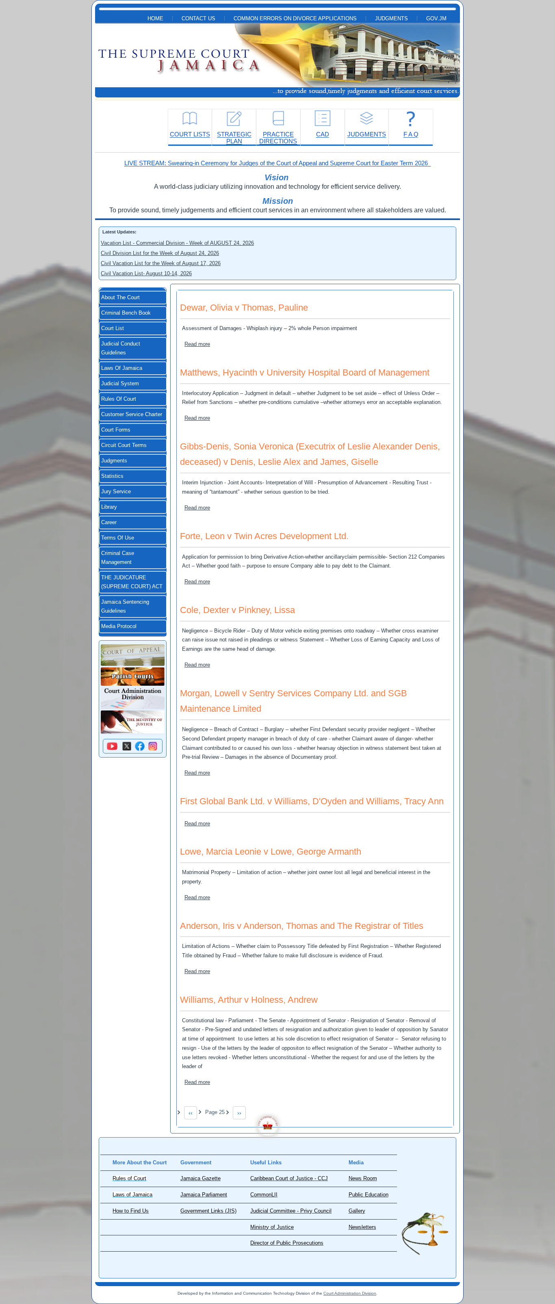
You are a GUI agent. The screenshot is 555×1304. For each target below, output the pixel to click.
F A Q (410, 134)
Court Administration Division (349, 1293)
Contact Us (198, 19)
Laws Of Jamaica (121, 368)
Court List (112, 328)
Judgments (391, 19)
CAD (322, 134)
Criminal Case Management (117, 558)
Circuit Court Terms (124, 445)
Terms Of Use (117, 538)
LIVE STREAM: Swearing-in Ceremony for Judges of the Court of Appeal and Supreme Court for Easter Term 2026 (277, 163)
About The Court (120, 297)
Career (109, 522)
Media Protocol (119, 626)
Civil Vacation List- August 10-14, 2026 (146, 273)
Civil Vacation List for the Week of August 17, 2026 (161, 263)
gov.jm (436, 19)
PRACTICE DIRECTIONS (278, 138)
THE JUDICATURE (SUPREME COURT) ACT (132, 582)
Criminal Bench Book (126, 313)
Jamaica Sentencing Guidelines (125, 606)
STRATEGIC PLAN (234, 138)
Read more (197, 344)
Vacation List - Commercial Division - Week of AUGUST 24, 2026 (177, 243)
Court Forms (115, 430)
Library (109, 507)
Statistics (112, 476)
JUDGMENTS (366, 134)
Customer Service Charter (131, 414)
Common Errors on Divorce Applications (295, 19)
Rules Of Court (118, 399)
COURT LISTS (190, 134)
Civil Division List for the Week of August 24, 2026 (160, 253)
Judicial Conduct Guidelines (120, 348)
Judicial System (120, 383)
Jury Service (116, 491)
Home (155, 19)
